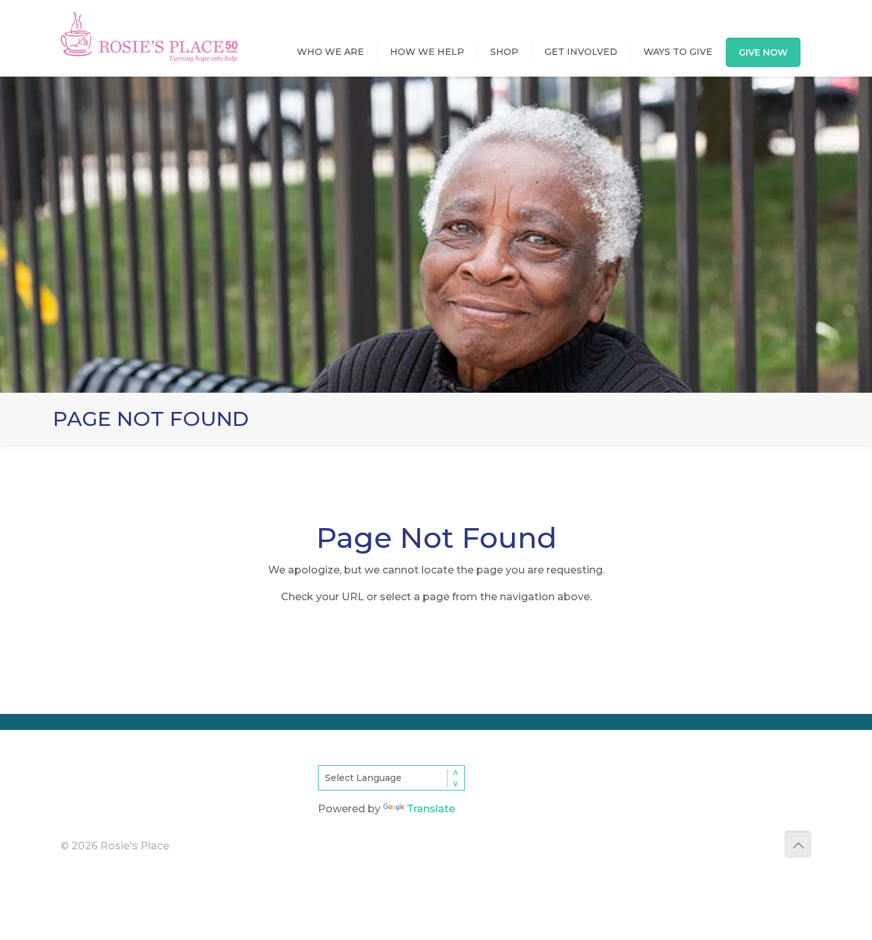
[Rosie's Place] (149, 25)
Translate (431, 809)
